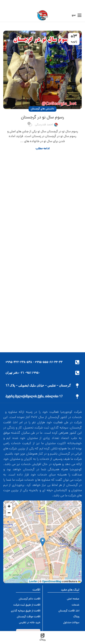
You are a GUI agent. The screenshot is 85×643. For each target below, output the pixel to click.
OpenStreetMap (51, 581)
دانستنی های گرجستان (42, 109)
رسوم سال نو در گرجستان (42, 117)
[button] (42, 541)
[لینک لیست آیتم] (25, 599)
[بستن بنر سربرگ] (5, 4)
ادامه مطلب (43, 148)
